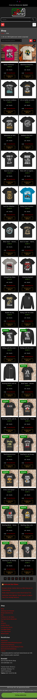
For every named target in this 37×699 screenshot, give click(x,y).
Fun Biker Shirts (6, 629)
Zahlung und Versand (7, 611)
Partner (3, 651)
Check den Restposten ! (18, 5)
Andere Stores (5, 625)
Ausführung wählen (9, 76)
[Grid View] (30, 40)
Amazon (3, 623)
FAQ (2, 615)
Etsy (2, 621)
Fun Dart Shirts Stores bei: (9, 619)
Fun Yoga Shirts (6, 631)
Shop (2, 608)
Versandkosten (11, 73)
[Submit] (33, 19)
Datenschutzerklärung (7, 644)
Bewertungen (5, 633)
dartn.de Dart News (11, 584)
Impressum (4, 640)
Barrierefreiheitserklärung (8, 649)
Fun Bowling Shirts (6, 627)
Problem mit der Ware (7, 617)
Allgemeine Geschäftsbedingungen (11, 642)
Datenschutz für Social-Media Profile (12, 646)
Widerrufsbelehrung (7, 613)
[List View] (34, 40)
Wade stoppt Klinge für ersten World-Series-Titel (16, 592)
